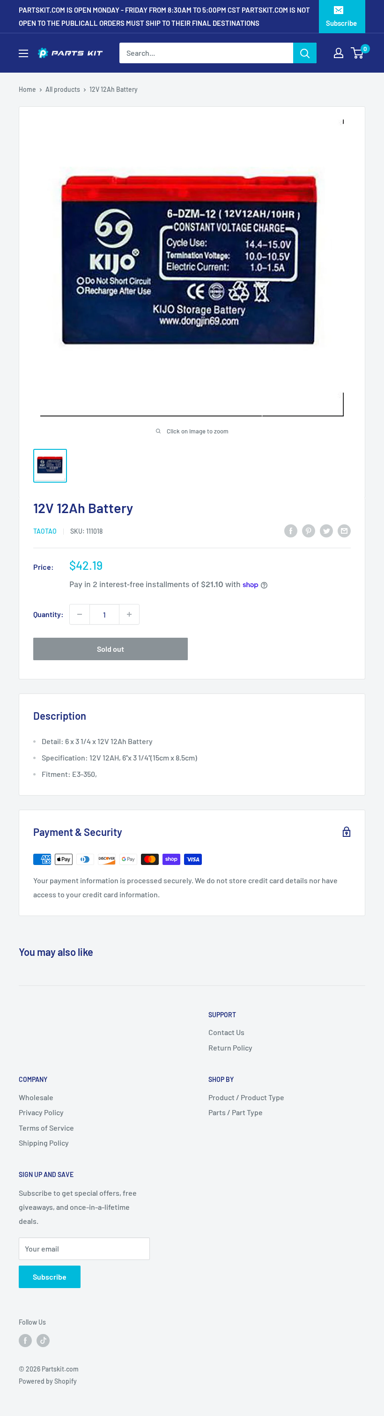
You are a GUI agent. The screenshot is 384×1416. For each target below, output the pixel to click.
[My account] (338, 53)
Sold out (110, 648)
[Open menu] (23, 53)
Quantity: (48, 614)
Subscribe (341, 23)
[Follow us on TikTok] (43, 1340)
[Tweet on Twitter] (326, 530)
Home (27, 89)
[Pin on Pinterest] (308, 530)
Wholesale (36, 1097)
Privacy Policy (41, 1112)
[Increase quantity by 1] (129, 614)
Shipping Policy (44, 1142)
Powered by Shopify (48, 1381)
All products (62, 89)
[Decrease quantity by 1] (79, 614)
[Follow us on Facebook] (25, 1340)
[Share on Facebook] (290, 530)
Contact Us (226, 1032)
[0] (357, 53)
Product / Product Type (246, 1097)
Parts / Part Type (235, 1112)
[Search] (305, 53)
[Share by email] (344, 530)
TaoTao (45, 531)
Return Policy (230, 1047)
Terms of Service (46, 1127)
